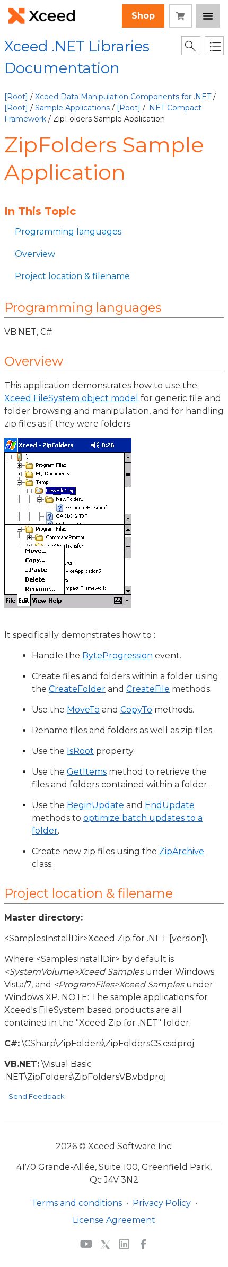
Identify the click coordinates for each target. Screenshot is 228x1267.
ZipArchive (181, 851)
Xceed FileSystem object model (71, 398)
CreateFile (148, 689)
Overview (35, 254)
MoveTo (83, 710)
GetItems (87, 772)
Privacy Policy (162, 1203)
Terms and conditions (76, 1203)
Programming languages (68, 232)
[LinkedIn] (124, 1243)
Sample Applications (72, 107)
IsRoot (80, 751)
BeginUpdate (95, 805)
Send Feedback (36, 1096)
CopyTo (136, 710)
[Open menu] (208, 16)
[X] (105, 1243)
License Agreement (114, 1220)
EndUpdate (170, 805)
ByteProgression (117, 655)
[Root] (16, 96)
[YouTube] (86, 1243)
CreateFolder (77, 689)
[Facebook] (143, 1243)
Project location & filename (72, 276)
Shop (143, 16)
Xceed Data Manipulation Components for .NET (123, 96)
